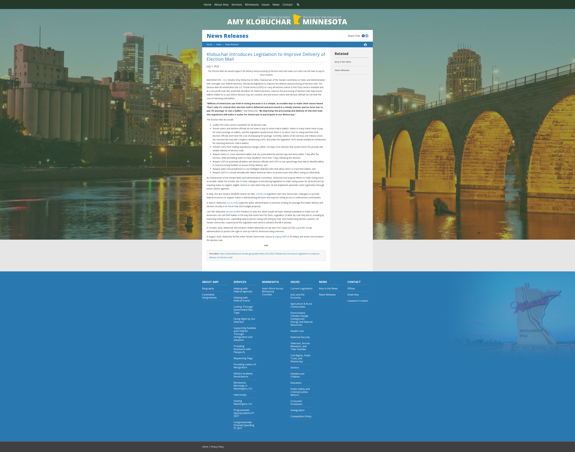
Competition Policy (300, 416)
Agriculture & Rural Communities (301, 305)
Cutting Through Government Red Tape (243, 309)
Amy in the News (343, 61)
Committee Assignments (209, 296)
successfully (232, 202)
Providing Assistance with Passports (242, 349)
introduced (261, 193)
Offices (351, 288)
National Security (300, 337)
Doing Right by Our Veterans (244, 320)
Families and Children (297, 375)
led (241, 181)
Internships (240, 394)
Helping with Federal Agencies (243, 290)
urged (298, 227)
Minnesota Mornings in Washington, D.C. (243, 385)
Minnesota (252, 4)
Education (296, 382)
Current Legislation (301, 288)
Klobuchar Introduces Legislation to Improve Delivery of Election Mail (266, 56)
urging (278, 236)
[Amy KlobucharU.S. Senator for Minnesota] (287, 19)
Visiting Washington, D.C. (243, 402)
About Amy (221, 4)
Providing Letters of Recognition (245, 366)
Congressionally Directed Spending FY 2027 (244, 425)
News (276, 4)
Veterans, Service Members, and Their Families (300, 346)
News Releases (227, 36)
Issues (266, 4)
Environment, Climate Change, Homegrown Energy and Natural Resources (301, 318)
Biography (208, 288)
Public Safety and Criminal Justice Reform (300, 392)
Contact (288, 4)
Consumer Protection (296, 403)
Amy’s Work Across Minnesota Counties (272, 291)
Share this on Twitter (366, 35)
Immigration (297, 410)
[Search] (298, 4)
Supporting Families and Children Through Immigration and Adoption (245, 334)
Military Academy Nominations (243, 375)
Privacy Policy (217, 446)
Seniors (294, 367)
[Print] (365, 45)
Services (236, 4)
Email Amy (353, 294)
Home (207, 4)
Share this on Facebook (363, 35)
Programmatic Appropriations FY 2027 (244, 413)
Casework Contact (357, 300)
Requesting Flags (243, 358)
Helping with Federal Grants (242, 299)
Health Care (297, 331)
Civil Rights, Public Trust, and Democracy (300, 358)
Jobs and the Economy (297, 296)
